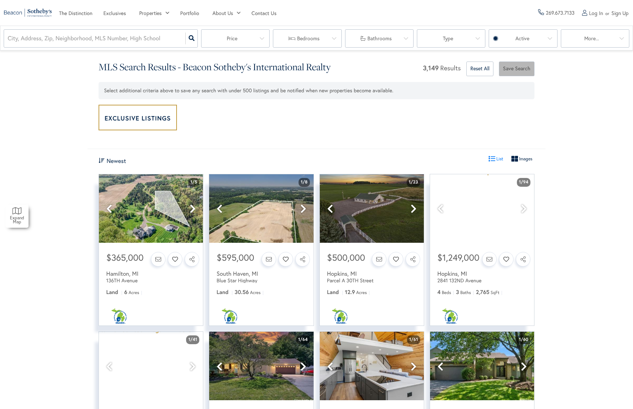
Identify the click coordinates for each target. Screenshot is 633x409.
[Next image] (192, 209)
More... (591, 38)
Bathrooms (379, 38)
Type (448, 38)
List (499, 158)
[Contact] (158, 259)
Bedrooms (308, 38)
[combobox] (8, 38)
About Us (222, 13)
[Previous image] (109, 209)
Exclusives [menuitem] (114, 13)
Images (525, 158)
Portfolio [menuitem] (189, 13)
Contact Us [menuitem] (264, 13)
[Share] (192, 259)
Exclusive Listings (138, 118)
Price (232, 38)
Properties (150, 13)
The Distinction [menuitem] (75, 13)
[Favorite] (175, 259)
